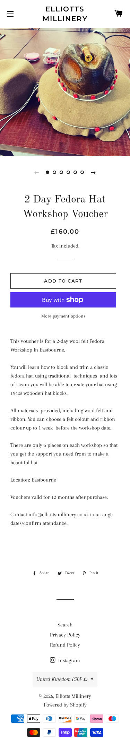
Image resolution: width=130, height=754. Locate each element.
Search (65, 625)
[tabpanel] (65, 91)
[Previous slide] (36, 172)
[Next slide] (93, 172)
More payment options (63, 316)
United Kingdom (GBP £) (61, 679)
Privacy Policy (65, 635)
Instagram (68, 660)
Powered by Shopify (65, 705)
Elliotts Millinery (65, 14)
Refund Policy (65, 645)
